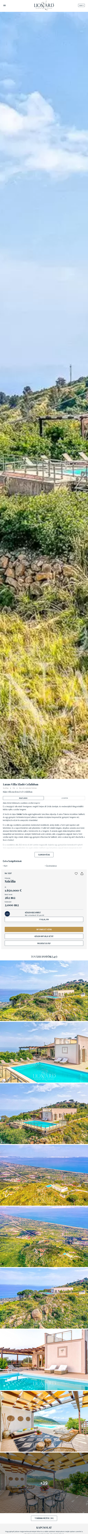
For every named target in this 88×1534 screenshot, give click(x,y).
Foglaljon (44, 919)
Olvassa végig (44, 854)
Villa (13, 788)
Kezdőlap (6, 788)
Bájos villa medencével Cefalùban (28, 788)
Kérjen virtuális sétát (44, 936)
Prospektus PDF (44, 943)
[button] (76, 873)
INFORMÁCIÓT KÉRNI (44, 929)
